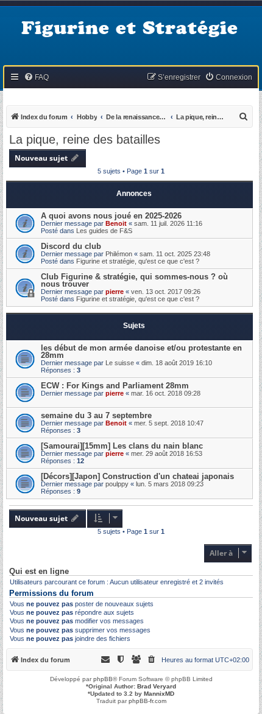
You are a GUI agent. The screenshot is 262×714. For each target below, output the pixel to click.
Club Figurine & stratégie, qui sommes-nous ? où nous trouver (134, 280)
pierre (114, 291)
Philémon (118, 253)
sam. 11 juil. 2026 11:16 (168, 223)
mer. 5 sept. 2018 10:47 (169, 423)
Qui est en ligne (39, 571)
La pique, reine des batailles (84, 139)
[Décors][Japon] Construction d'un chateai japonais (137, 476)
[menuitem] (36, 77)
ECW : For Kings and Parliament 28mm (115, 385)
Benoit (116, 223)
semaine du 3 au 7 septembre (96, 415)
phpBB (103, 679)
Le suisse (119, 362)
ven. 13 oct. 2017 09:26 (165, 291)
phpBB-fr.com (147, 701)
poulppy (117, 484)
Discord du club (71, 246)
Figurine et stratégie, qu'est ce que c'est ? (137, 261)
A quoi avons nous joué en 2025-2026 (111, 215)
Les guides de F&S (104, 230)
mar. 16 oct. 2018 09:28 (165, 393)
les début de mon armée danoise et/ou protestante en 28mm (141, 351)
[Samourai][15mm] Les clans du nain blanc (122, 445)
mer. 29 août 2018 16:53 (166, 453)
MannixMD (159, 693)
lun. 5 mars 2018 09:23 (170, 484)
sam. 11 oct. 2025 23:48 (175, 253)
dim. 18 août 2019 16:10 (176, 362)
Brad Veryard (156, 686)
